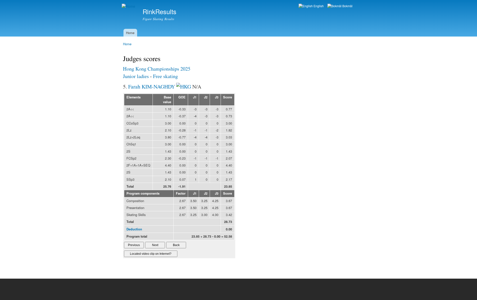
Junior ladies (136, 76)
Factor (181, 193)
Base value (167, 99)
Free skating (165, 76)
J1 (195, 97)
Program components (142, 193)
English (318, 6)
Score (227, 97)
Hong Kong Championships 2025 (156, 68)
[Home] (129, 6)
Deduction (134, 229)
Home (130, 32)
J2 (205, 97)
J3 (216, 97)
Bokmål (347, 6)
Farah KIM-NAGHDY (151, 86)
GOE (182, 97)
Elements (133, 97)
